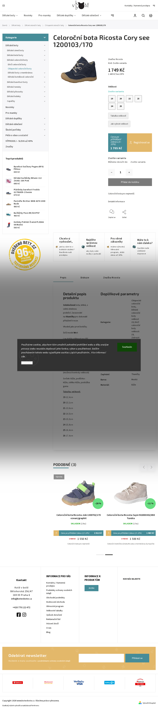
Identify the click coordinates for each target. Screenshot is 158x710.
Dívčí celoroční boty (17, 64)
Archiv (91, 588)
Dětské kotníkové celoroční (20, 76)
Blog (48, 632)
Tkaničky (135, 374)
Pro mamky (11, 113)
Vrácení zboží (52, 623)
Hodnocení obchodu (55, 602)
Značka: (115, 59)
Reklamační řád (53, 619)
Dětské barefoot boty (17, 82)
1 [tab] (100, 554)
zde (23, 356)
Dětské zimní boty (15, 50)
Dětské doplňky (14, 118)
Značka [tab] (111, 277)
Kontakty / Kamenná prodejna (137, 5)
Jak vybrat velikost (119, 123)
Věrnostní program (55, 606)
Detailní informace (116, 201)
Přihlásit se (137, 658)
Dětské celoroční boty (17, 60)
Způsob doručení (54, 615)
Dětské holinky (14, 96)
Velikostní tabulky (54, 610)
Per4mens (35, 705)
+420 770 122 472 (21, 607)
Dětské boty (12, 45)
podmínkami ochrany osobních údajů (54, 660)
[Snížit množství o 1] (111, 172)
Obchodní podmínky (55, 597)
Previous (144, 467)
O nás (48, 628)
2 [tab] (109, 554)
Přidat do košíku (130, 182)
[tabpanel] (131, 513)
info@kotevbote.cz (21, 598)
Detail (78, 494)
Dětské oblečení (14, 124)
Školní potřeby (13, 129)
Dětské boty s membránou (20, 72)
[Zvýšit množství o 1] (129, 172)
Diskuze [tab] (85, 277)
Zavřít (142, 221)
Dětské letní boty (15, 55)
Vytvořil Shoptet (149, 703)
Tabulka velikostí (118, 115)
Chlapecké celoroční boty (20, 68)
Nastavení (26, 363)
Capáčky (11, 101)
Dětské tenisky (14, 87)
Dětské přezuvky (15, 91)
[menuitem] (11, 15)
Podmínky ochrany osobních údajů (59, 592)
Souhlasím (127, 347)
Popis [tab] (63, 277)
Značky (9, 146)
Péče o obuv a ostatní (17, 135)
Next (152, 467)
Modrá (134, 379)
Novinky (10, 107)
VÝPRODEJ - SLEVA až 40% (19, 141)
